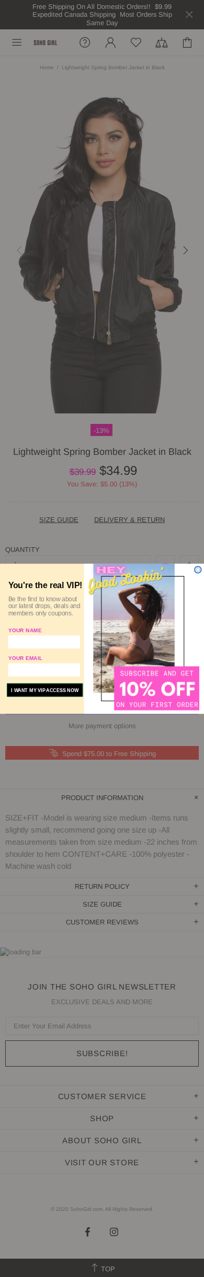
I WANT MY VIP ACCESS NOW (44, 690)
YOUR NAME (25, 630)
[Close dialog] (198, 569)
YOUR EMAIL (25, 658)
